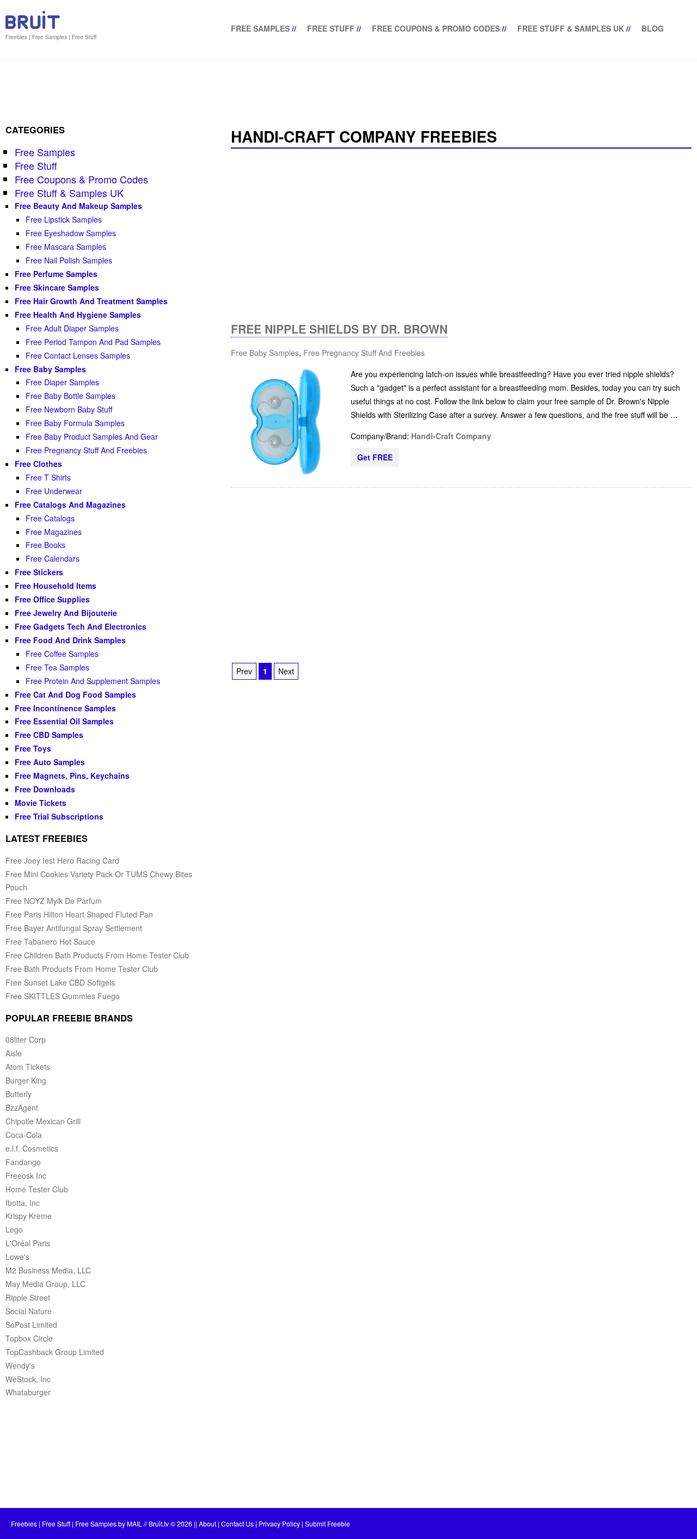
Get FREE (375, 457)
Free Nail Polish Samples (69, 260)
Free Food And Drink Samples (70, 640)
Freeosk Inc (25, 1175)
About (207, 1523)
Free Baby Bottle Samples (70, 395)
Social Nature (28, 1311)
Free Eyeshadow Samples (71, 232)
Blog (652, 28)
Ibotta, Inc (22, 1202)
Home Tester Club (36, 1189)
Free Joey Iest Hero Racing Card (62, 860)
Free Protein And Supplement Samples (93, 680)
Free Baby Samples (265, 352)
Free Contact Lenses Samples (78, 355)
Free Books (45, 544)
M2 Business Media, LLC (48, 1270)
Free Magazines (54, 531)
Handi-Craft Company (451, 435)
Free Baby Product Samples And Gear (92, 436)
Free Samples (260, 28)
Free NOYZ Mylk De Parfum (53, 900)
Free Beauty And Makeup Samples (78, 205)
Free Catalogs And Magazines (70, 504)
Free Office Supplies (52, 599)
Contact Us (237, 1523)
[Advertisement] (461, 235)
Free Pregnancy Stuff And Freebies (364, 352)
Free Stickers (39, 572)
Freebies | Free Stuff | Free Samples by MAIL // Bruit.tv (90, 1523)
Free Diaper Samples (62, 382)
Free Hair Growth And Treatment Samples (91, 301)
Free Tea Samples (57, 667)
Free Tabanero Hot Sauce (50, 941)
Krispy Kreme (28, 1215)
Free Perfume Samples (56, 273)
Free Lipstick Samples (64, 219)
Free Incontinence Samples (65, 708)
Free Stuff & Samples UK (570, 28)
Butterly (18, 1093)
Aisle (13, 1053)
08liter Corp (25, 1039)
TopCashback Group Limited (54, 1351)
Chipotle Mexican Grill (43, 1121)
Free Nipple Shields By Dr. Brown (339, 329)
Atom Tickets (27, 1066)
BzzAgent (21, 1107)
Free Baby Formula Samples (75, 422)
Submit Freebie (327, 1523)
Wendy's (20, 1365)
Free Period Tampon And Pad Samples (93, 341)
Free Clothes (38, 463)
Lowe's (17, 1256)
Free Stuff (330, 28)
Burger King (25, 1080)
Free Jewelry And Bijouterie (66, 612)
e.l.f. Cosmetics (31, 1148)
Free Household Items (55, 585)
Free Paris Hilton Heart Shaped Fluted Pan (79, 914)
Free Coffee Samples (62, 653)
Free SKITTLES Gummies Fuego (62, 995)
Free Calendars (53, 558)
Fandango (23, 1161)
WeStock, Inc (28, 1379)
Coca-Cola (23, 1134)
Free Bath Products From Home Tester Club (81, 968)
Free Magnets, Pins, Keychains (72, 775)
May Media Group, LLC (45, 1283)
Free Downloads (45, 789)
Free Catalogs (50, 518)
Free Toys (33, 748)
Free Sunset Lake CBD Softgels (60, 982)
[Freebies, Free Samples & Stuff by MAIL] (32, 26)
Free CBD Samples (49, 734)
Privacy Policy (279, 1523)
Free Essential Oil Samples (64, 721)
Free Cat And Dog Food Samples (75, 694)
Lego (14, 1229)
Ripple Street (27, 1297)
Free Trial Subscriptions (59, 816)
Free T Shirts (48, 477)
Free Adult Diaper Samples (72, 328)
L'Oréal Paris (27, 1243)
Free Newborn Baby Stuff (69, 409)
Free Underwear (54, 490)
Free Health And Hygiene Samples (78, 314)
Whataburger (28, 1392)
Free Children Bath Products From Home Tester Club (97, 955)
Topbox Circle (29, 1338)
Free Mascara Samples (66, 246)
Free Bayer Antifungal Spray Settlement (73, 927)
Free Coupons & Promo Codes (436, 28)
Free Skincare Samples (57, 287)
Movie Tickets (40, 802)
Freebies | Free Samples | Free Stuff (50, 37)
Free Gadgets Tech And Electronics (80, 626)
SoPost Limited (31, 1324)
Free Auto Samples (50, 761)
